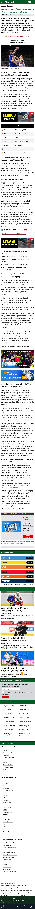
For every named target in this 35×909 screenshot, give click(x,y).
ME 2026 (11, 163)
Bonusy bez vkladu (7, 866)
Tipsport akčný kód (7, 845)
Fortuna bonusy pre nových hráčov (10, 847)
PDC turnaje (5, 814)
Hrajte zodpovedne (29, 541)
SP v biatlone (6, 788)
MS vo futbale (6, 834)
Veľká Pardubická (7, 807)
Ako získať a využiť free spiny (9, 871)
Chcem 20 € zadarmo (28, 536)
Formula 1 (5, 795)
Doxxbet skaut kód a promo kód (10, 854)
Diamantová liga (6, 793)
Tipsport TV (18, 152)
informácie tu (22, 543)
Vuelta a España (6, 755)
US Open (5, 769)
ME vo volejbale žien (7, 760)
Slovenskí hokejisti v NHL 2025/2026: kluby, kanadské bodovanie (14, 640)
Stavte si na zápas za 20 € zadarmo (14, 234)
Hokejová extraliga (7, 802)
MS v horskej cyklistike (8, 767)
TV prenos (14, 40)
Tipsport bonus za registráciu (9, 842)
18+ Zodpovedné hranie (21, 900)
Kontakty (7, 899)
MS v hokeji (5, 805)
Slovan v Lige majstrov (8, 752)
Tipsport (20, 145)
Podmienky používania (26, 899)
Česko (22, 42)
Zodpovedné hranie (7, 895)
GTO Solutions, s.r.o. (5, 902)
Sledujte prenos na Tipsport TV (18, 36)
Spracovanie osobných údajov (8, 900)
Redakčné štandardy (14, 899)
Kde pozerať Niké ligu (8, 764)
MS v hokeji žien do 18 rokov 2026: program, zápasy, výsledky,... (14, 610)
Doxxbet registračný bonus (9, 852)
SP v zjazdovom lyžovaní (8, 790)
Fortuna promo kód (7, 850)
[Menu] (33, 2)
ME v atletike (6, 831)
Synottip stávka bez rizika (8, 857)
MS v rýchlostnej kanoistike (9, 772)
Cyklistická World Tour (8, 821)
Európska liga (6, 783)
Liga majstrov (6, 750)
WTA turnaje (5, 800)
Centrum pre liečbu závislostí (18, 895)
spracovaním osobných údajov (17, 692)
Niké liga (5, 762)
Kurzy (22, 40)
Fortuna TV (5, 862)
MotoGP (5, 809)
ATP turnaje (5, 797)
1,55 (25, 230)
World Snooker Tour (7, 812)
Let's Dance (5, 826)
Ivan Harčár (18, 15)
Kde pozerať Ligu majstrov (9, 757)
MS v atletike (6, 829)
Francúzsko (14, 42)
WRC (4, 824)
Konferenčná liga (7, 785)
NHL (4, 817)
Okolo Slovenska (6, 819)
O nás (2, 899)
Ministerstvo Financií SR (13, 893)
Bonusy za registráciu (8, 869)
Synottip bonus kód (7, 859)
